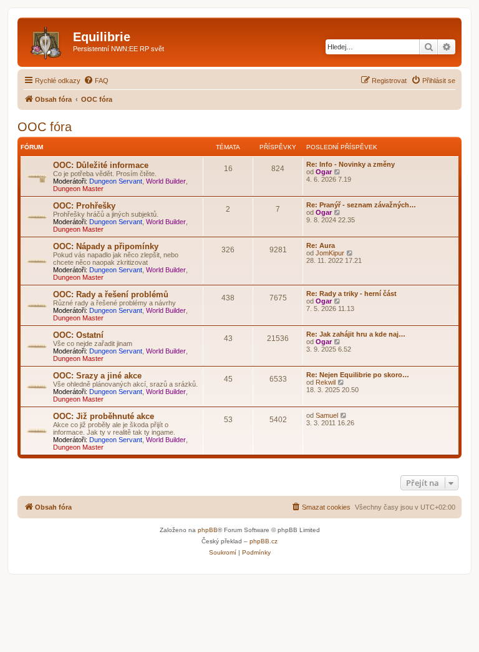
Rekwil (326, 382)
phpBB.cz (263, 541)
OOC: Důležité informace (100, 165)
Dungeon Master (78, 188)
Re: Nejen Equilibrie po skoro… (357, 374)
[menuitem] (96, 80)
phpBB (208, 529)
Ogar (324, 171)
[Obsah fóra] (47, 41)
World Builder (166, 181)
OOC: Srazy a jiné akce (97, 375)
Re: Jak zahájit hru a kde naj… (355, 334)
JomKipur (330, 253)
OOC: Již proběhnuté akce (103, 416)
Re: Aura (320, 245)
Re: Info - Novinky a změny (350, 164)
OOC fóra (44, 127)
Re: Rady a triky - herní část (351, 293)
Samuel (327, 415)
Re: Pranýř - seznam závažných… (361, 205)
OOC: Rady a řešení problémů (110, 294)
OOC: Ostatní (78, 335)
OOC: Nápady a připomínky (105, 246)
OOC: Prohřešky (84, 205)
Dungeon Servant (115, 181)
